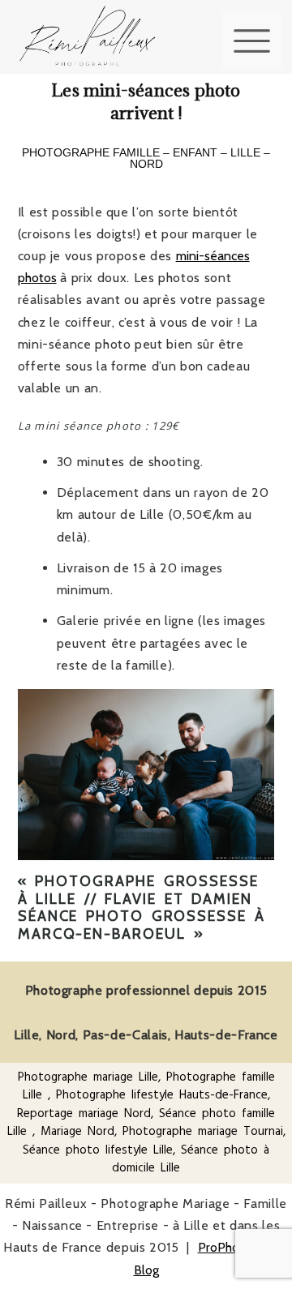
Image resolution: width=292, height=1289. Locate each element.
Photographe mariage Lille (88, 1077)
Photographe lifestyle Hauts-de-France (162, 1094)
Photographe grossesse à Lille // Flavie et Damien (139, 890)
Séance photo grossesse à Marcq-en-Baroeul (141, 925)
